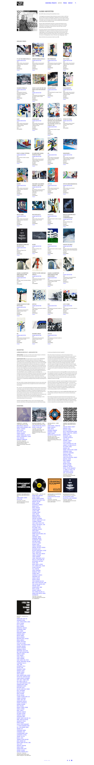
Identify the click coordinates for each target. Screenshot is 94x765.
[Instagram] (67, 760)
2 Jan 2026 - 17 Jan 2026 (36, 428)
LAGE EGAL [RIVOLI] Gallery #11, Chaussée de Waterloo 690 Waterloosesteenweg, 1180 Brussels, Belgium (54, 439)
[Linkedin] (71, 760)
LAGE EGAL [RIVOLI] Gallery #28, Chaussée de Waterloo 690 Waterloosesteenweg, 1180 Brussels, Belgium (23, 444)
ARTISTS (60, 3)
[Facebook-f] (69, 760)
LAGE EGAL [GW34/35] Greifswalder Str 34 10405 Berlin (38, 598)
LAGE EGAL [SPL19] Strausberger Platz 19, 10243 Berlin (69, 476)
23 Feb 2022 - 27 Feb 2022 (52, 499)
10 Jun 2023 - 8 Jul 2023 (21, 500)
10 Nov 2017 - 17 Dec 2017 (21, 753)
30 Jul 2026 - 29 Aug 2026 (21, 440)
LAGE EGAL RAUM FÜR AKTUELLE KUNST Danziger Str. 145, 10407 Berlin (24, 755)
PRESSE (65, 3)
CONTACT (70, 3)
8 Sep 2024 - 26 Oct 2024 (52, 436)
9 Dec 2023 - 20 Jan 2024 (67, 474)
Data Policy (45, 760)
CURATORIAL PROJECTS (51, 3)
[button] (75, 3)
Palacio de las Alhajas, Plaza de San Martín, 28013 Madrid (54, 501)
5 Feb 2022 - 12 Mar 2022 (67, 499)
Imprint (49, 760)
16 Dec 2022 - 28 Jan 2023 (37, 596)
